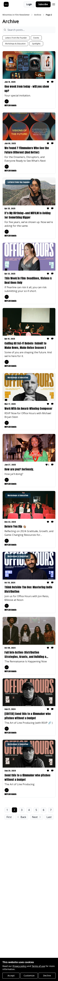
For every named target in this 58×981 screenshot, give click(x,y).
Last (49, 817)
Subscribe (43, 4)
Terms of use (38, 966)
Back (23, 817)
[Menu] (54, 4)
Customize (29, 975)
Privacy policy (19, 966)
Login (29, 4)
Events (36, 37)
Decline (47, 975)
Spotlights (36, 43)
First (9, 817)
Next (35, 817)
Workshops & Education (15, 43)
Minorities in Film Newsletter (16, 15)
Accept (11, 975)
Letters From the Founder (16, 37)
